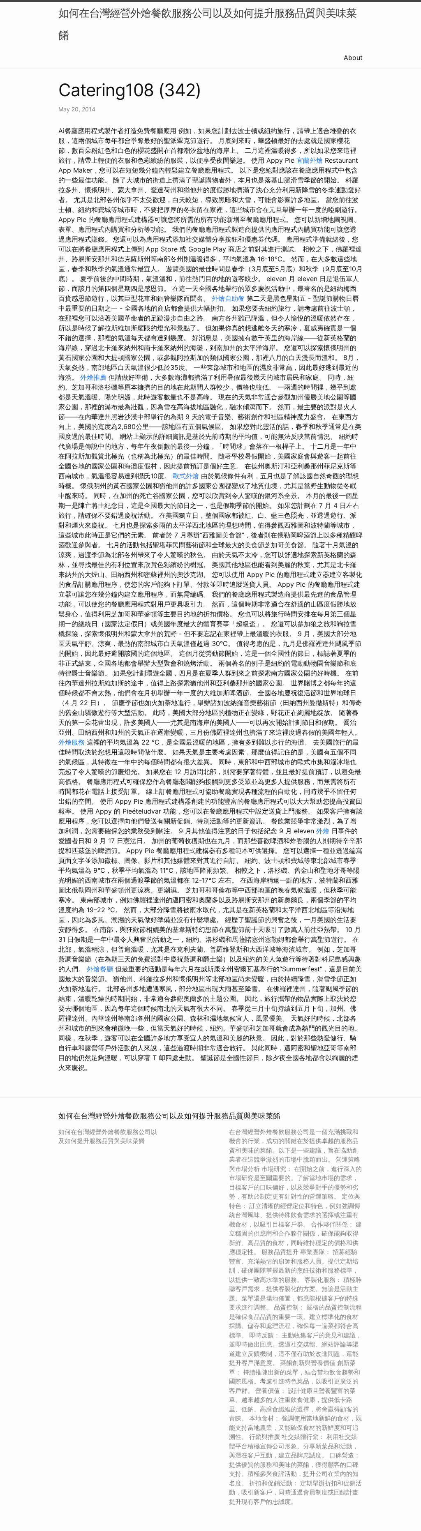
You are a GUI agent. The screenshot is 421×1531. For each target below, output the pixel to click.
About (353, 57)
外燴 (322, 831)
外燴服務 (71, 742)
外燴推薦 (93, 377)
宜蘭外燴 (309, 160)
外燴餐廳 (100, 969)
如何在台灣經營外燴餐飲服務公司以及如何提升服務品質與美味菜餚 (207, 24)
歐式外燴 (186, 476)
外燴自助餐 (228, 298)
